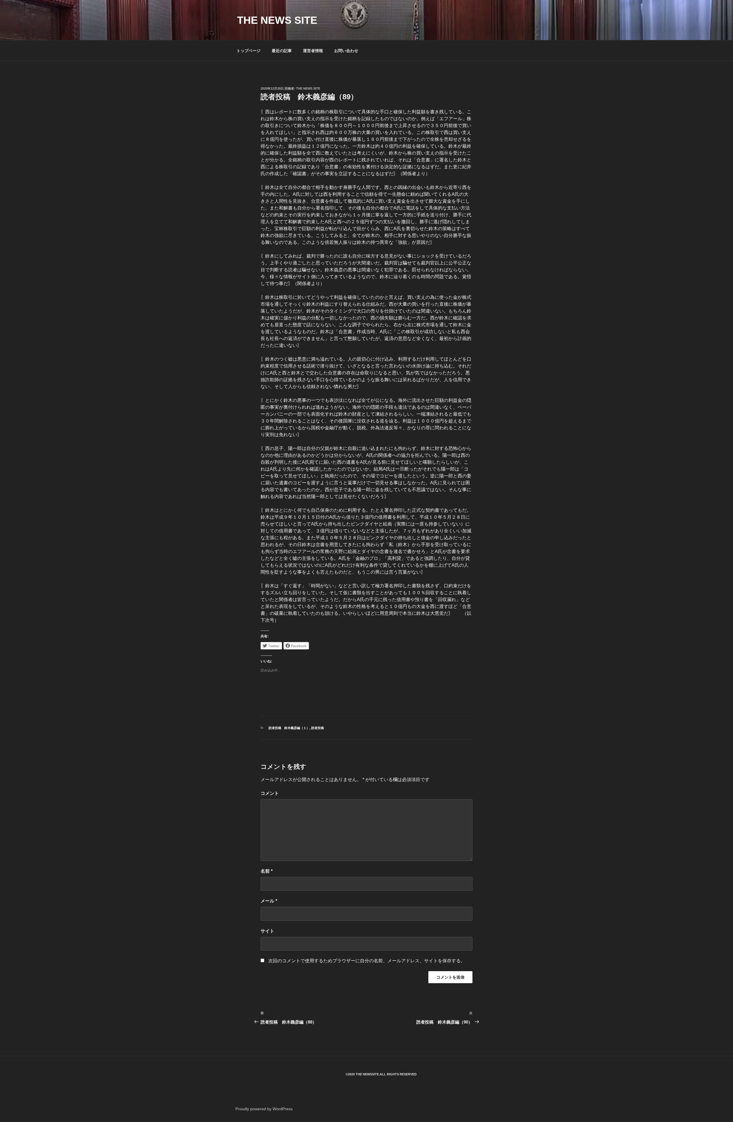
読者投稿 (317, 728)
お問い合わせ (346, 50)
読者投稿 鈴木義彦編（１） (289, 728)
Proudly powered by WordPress (264, 1109)
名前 (267, 871)
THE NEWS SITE (277, 20)
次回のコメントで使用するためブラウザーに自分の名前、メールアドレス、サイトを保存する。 (366, 960)
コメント (270, 793)
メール (269, 900)
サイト (267, 931)
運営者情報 (313, 50)
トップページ (249, 50)
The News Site (308, 88)
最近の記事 (282, 50)
